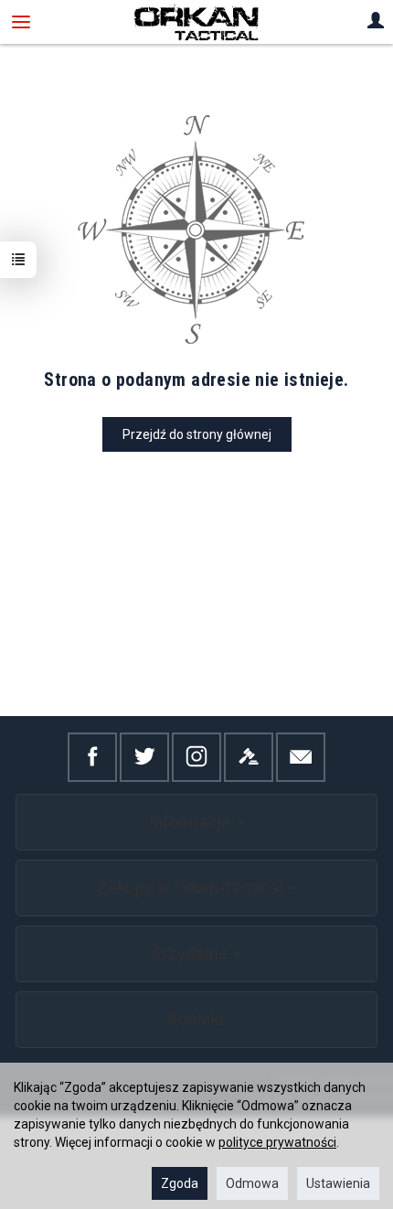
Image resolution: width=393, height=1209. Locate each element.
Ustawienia (338, 1183)
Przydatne (192, 953)
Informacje (192, 821)
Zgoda (179, 1183)
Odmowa (252, 1183)
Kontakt (196, 1019)
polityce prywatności (277, 1142)
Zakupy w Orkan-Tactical (192, 887)
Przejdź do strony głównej (196, 434)
